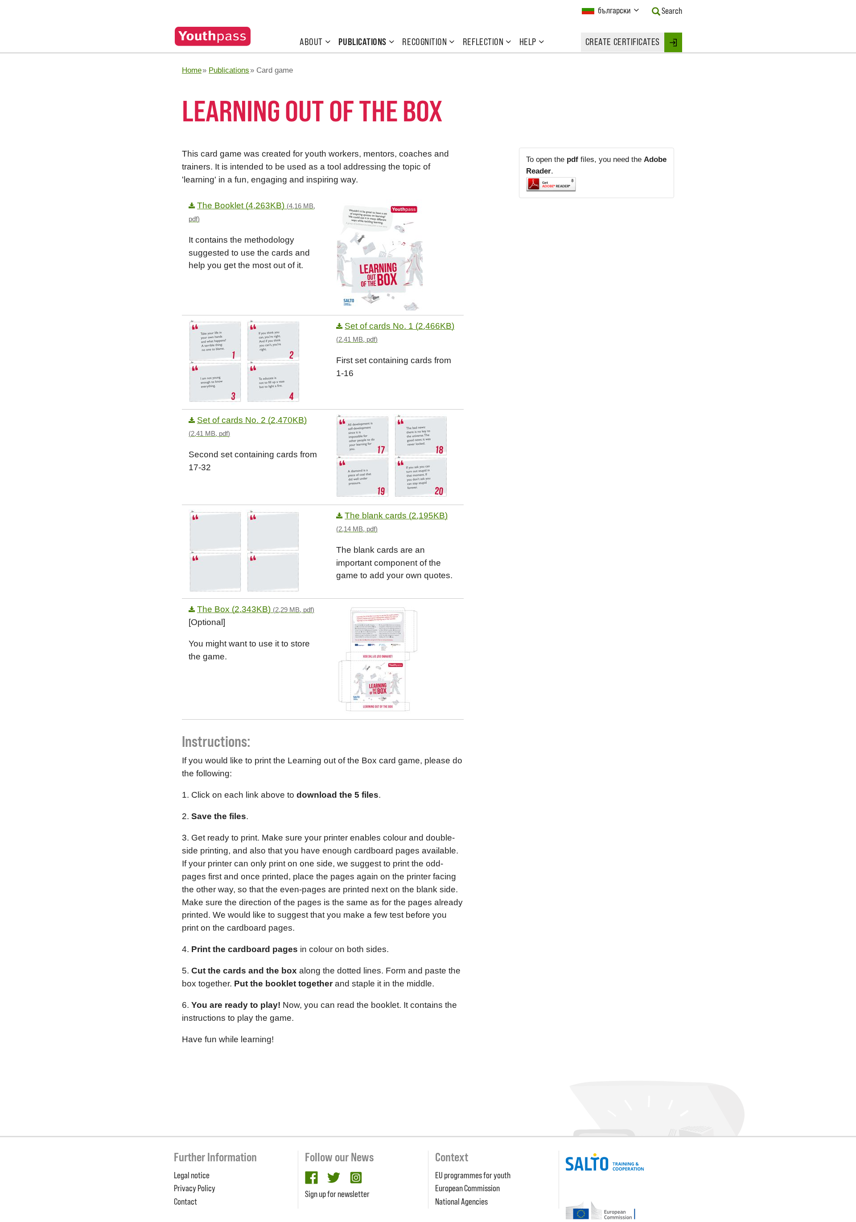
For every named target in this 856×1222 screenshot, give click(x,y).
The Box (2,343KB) (255, 609)
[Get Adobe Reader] (596, 184)
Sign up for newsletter (337, 1194)
